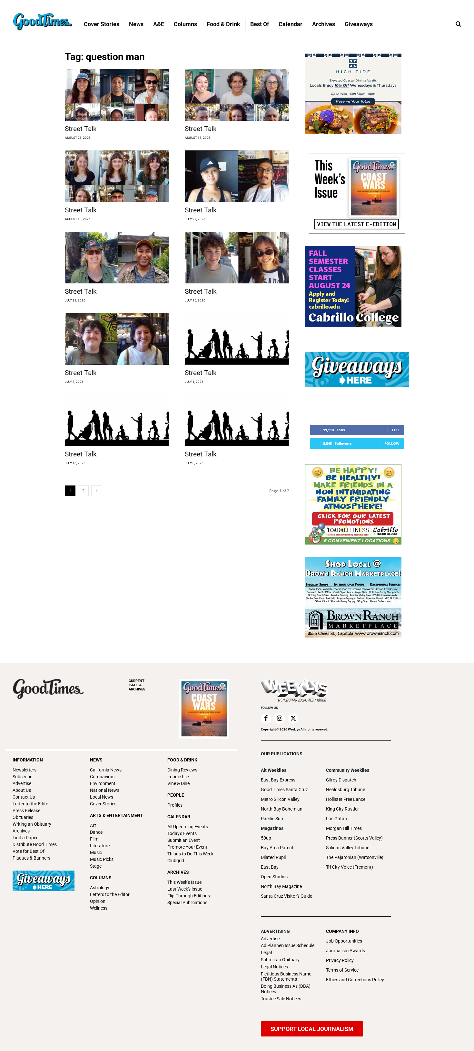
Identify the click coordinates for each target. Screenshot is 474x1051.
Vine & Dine (178, 783)
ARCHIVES (137, 685)
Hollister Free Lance (345, 799)
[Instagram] (279, 718)
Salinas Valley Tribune (347, 847)
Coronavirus (102, 776)
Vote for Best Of (28, 851)
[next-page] (96, 490)
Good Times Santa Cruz (284, 789)
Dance (96, 832)
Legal (266, 952)
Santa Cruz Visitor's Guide (286, 896)
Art (93, 825)
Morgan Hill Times (344, 828)
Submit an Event (183, 840)
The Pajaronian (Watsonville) (354, 857)
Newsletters (24, 769)
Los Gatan (336, 818)
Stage (96, 866)
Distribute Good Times (35, 844)
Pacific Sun (272, 818)
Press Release (26, 810)
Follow (392, 443)
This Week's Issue (184, 882)
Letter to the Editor (31, 803)
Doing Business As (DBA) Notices (286, 989)
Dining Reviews (182, 769)
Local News (101, 797)
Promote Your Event (187, 847)
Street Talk (81, 129)
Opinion (97, 901)
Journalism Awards (345, 950)
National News (104, 790)
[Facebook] (266, 718)
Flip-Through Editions (188, 895)
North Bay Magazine (281, 886)
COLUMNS (101, 877)
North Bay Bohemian (281, 808)
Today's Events (182, 833)
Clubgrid (175, 860)
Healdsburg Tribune (345, 789)
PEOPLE (175, 795)
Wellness (98, 908)
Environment (102, 783)
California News (106, 769)
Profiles (175, 805)
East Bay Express (278, 779)
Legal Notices (274, 966)
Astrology (99, 887)
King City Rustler (342, 808)
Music (96, 852)
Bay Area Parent (277, 847)
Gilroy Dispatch (341, 779)
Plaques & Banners (31, 858)
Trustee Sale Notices (281, 998)
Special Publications (187, 902)
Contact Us (24, 797)
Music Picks (102, 859)
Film (94, 839)
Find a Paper (25, 837)
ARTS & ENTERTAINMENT (116, 815)
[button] (458, 24)
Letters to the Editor (110, 894)
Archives (21, 830)
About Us (22, 790)
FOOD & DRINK (182, 759)
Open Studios (274, 876)
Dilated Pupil (273, 857)
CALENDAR (178, 816)
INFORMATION (28, 759)
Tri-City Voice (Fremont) (349, 867)
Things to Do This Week (190, 853)
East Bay (270, 867)
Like (396, 429)
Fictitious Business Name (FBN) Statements (286, 976)
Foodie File (178, 776)
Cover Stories (103, 803)
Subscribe (22, 776)
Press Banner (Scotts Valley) (354, 838)
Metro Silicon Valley (280, 799)
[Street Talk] (117, 95)
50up (266, 838)
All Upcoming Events (187, 826)
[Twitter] (293, 718)
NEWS (96, 759)
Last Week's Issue (184, 889)
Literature (100, 845)
